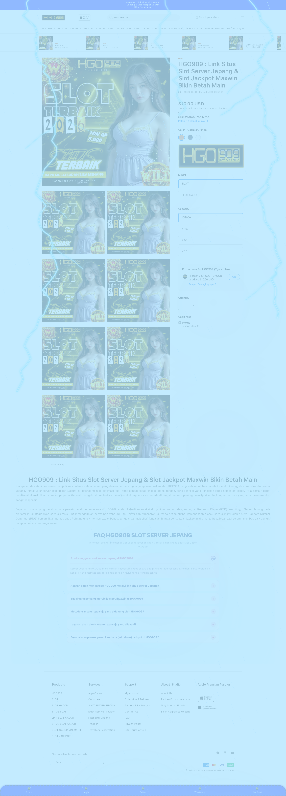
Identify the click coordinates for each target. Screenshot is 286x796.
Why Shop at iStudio (173, 705)
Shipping (198, 108)
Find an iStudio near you (175, 699)
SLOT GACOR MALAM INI (161, 28)
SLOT (57, 28)
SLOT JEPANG (186, 28)
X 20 (184, 251)
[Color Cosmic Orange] (181, 137)
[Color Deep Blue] (190, 137)
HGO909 (47, 28)
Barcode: (204, 92)
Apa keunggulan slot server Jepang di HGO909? (102, 558)
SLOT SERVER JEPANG (210, 28)
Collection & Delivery (137, 699)
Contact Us (131, 711)
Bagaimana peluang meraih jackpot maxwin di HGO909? (107, 598)
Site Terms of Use (135, 730)
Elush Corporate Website (176, 711)
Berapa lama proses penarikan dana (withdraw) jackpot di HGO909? (115, 637)
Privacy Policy (133, 724)
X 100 (185, 228)
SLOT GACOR (70, 28)
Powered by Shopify (224, 770)
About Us (166, 693)
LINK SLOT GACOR (107, 28)
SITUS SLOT (87, 28)
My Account (132, 693)
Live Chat (257, 792)
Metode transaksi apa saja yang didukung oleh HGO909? (107, 611)
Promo (29, 792)
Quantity (183, 297)
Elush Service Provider (101, 711)
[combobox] (143, 17)
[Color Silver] (198, 137)
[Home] (53, 18)
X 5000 (186, 217)
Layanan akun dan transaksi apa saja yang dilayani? (103, 624)
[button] (47, 28)
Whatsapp (200, 792)
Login (86, 792)
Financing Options (99, 717)
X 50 (185, 240)
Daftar (143, 792)
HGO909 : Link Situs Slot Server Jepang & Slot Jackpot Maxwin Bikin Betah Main (143, 4)
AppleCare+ (95, 693)
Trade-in (93, 724)
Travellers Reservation (101, 730)
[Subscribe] (103, 763)
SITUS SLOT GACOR (132, 28)
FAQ (127, 717)
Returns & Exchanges (137, 705)
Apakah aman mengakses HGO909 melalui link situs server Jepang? (115, 585)
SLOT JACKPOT (61, 736)
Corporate (94, 699)
